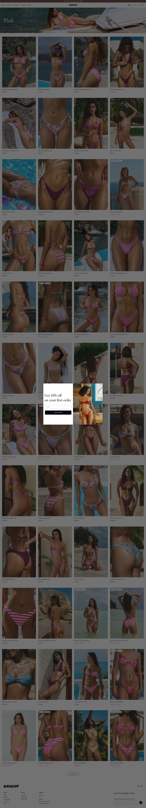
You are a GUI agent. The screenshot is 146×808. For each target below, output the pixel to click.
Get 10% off (58, 412)
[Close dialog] (101, 385)
